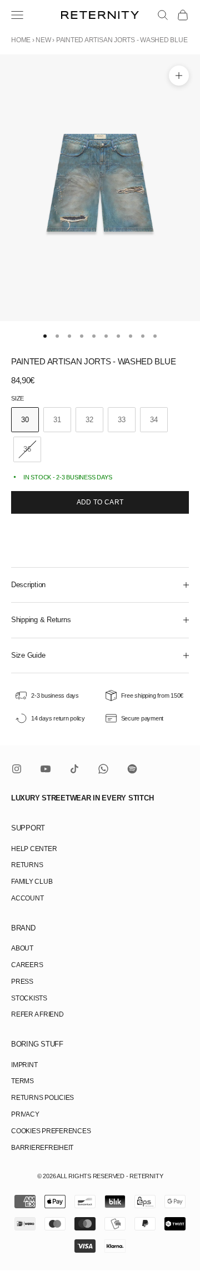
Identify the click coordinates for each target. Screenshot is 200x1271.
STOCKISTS (29, 998)
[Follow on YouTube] (45, 768)
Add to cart (100, 502)
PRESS (22, 981)
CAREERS (27, 965)
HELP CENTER (34, 849)
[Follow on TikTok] (74, 768)
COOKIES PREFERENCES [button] (51, 1131)
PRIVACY (25, 1114)
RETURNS (27, 865)
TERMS (22, 1081)
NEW (43, 40)
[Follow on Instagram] (16, 768)
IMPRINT (24, 1065)
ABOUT (22, 948)
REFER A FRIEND (37, 1014)
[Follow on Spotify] (132, 768)
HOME (21, 40)
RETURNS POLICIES (42, 1098)
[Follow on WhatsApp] (103, 768)
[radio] (25, 420)
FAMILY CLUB (31, 881)
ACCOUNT (27, 898)
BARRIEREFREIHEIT (42, 1148)
